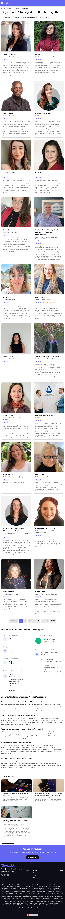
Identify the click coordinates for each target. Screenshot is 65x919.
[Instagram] (5, 875)
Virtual (17, 17)
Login (42, 870)
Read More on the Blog (7, 842)
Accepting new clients (30, 17)
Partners (35, 870)
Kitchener (16, 8)
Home (3, 8)
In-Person (7, 17)
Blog (34, 875)
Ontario (9, 8)
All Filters (44, 17)
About (34, 868)
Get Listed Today (32, 857)
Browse (26, 870)
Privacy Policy (56, 868)
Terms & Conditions (58, 870)
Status (35, 877)
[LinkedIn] (8, 875)
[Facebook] (2, 875)
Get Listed (44, 868)
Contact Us (36, 873)
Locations (27, 873)
